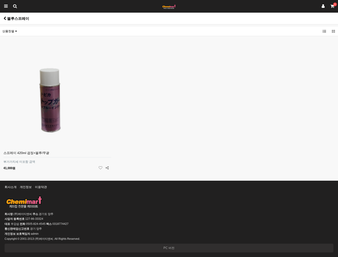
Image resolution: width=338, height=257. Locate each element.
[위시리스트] (100, 168)
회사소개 (11, 187)
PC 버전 (169, 248)
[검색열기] (15, 6)
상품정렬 (8, 31)
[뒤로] (4, 18)
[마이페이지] (323, 6)
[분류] (5, 6)
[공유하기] (107, 168)
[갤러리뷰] (333, 31)
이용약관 (41, 187)
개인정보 (26, 187)
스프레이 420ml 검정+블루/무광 (26, 153)
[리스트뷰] (324, 31)
